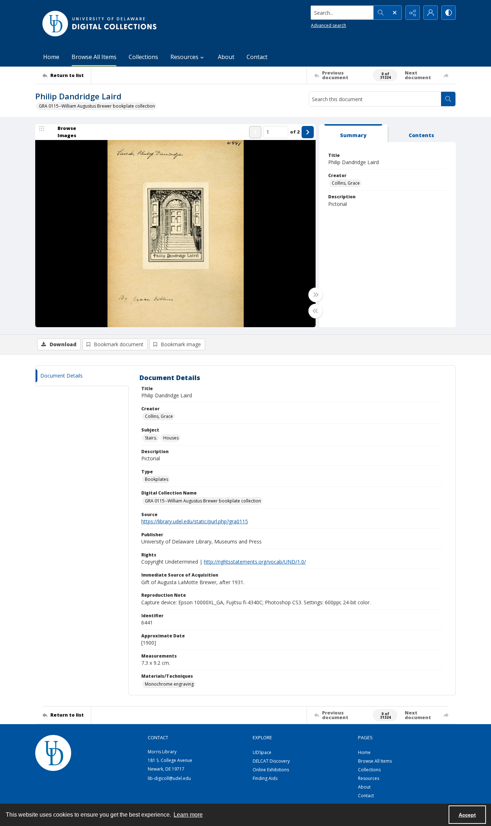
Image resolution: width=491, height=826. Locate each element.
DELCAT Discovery (271, 761)
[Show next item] (308, 132)
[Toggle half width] (315, 311)
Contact (257, 57)
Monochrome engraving (169, 684)
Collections (143, 57)
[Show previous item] (255, 132)
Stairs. (151, 438)
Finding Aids (265, 778)
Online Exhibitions (271, 770)
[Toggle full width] (315, 295)
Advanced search (328, 25)
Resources (368, 778)
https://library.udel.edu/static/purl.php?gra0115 (194, 521)
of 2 (295, 131)
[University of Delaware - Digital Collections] (99, 23)
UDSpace (262, 752)
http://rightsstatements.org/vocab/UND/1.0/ (255, 561)
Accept (467, 815)
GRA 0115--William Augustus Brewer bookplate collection (97, 106)
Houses (171, 438)
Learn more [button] (188, 815)
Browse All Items (94, 57)
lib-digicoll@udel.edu (169, 778)
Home (51, 57)
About (226, 57)
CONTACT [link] (158, 737)
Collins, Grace (346, 183)
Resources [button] (184, 57)
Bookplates (156, 479)
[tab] (353, 133)
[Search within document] (448, 99)
